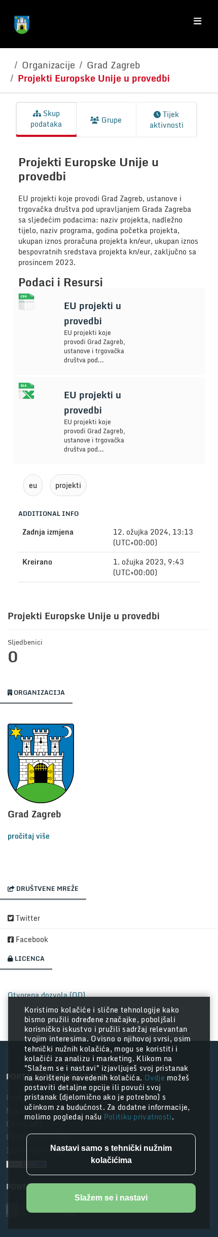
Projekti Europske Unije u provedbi (94, 78)
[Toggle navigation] (197, 21)
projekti (68, 485)
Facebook (31, 939)
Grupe (110, 120)
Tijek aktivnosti (167, 119)
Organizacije (48, 65)
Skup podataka (46, 118)
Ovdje (155, 1077)
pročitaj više (29, 836)
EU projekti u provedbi (92, 313)
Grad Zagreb (113, 65)
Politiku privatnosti (138, 1116)
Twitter (27, 918)
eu (33, 485)
